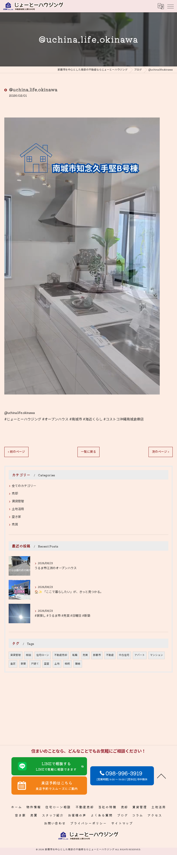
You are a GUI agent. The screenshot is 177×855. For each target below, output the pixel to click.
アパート (139, 655)
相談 (28, 655)
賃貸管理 (18, 501)
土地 (57, 664)
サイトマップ (122, 823)
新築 (23, 664)
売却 (15, 493)
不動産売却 (60, 655)
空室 (46, 664)
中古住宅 (124, 655)
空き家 (16, 516)
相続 (67, 664)
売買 (15, 524)
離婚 (77, 664)
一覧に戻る (88, 451)
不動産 (110, 655)
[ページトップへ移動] (161, 775)
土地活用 (18, 509)
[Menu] (170, 6)
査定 (13, 664)
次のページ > (160, 451)
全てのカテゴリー (24, 485)
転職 (74, 655)
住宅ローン (42, 655)
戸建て (35, 664)
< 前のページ (16, 451)
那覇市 (97, 655)
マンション (156, 655)
